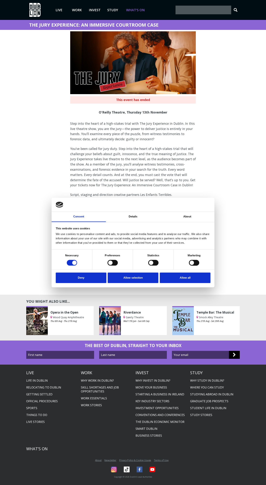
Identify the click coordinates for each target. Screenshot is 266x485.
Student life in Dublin (208, 408)
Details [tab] (133, 216)
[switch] (112, 263)
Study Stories (201, 415)
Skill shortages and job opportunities (100, 389)
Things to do (36, 415)
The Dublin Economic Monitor (160, 422)
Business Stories (149, 436)
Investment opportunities (157, 408)
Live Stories (35, 422)
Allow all (185, 277)
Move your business (151, 387)
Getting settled (39, 394)
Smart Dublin (146, 429)
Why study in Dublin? (207, 381)
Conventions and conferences (160, 415)
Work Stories (91, 405)
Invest (95, 10)
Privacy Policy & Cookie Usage (135, 460)
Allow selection (133, 277)
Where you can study (207, 387)
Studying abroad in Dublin (211, 394)
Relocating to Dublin (43, 387)
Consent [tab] (78, 216)
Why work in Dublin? (97, 381)
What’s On (37, 448)
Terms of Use (161, 460)
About (98, 460)
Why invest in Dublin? (153, 381)
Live (59, 10)
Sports (31, 408)
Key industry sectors (152, 401)
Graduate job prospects (209, 401)
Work (77, 10)
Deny (81, 277)
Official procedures (42, 401)
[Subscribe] (234, 355)
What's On (135, 10)
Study (112, 10)
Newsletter (110, 460)
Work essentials (94, 398)
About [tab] (187, 216)
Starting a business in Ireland (160, 394)
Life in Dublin (37, 381)
